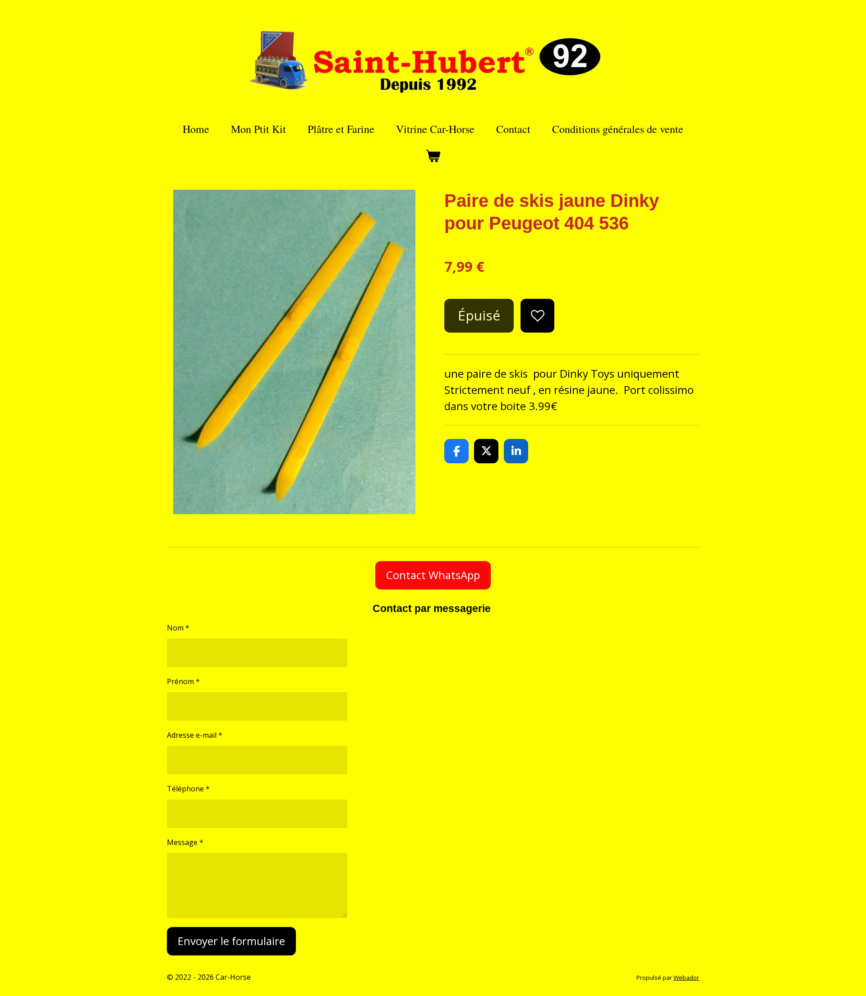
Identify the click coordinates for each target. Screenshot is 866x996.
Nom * (178, 628)
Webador (686, 977)
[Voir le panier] (433, 156)
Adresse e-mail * (194, 735)
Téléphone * (188, 789)
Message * (185, 842)
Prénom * (183, 681)
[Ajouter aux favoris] (537, 316)
